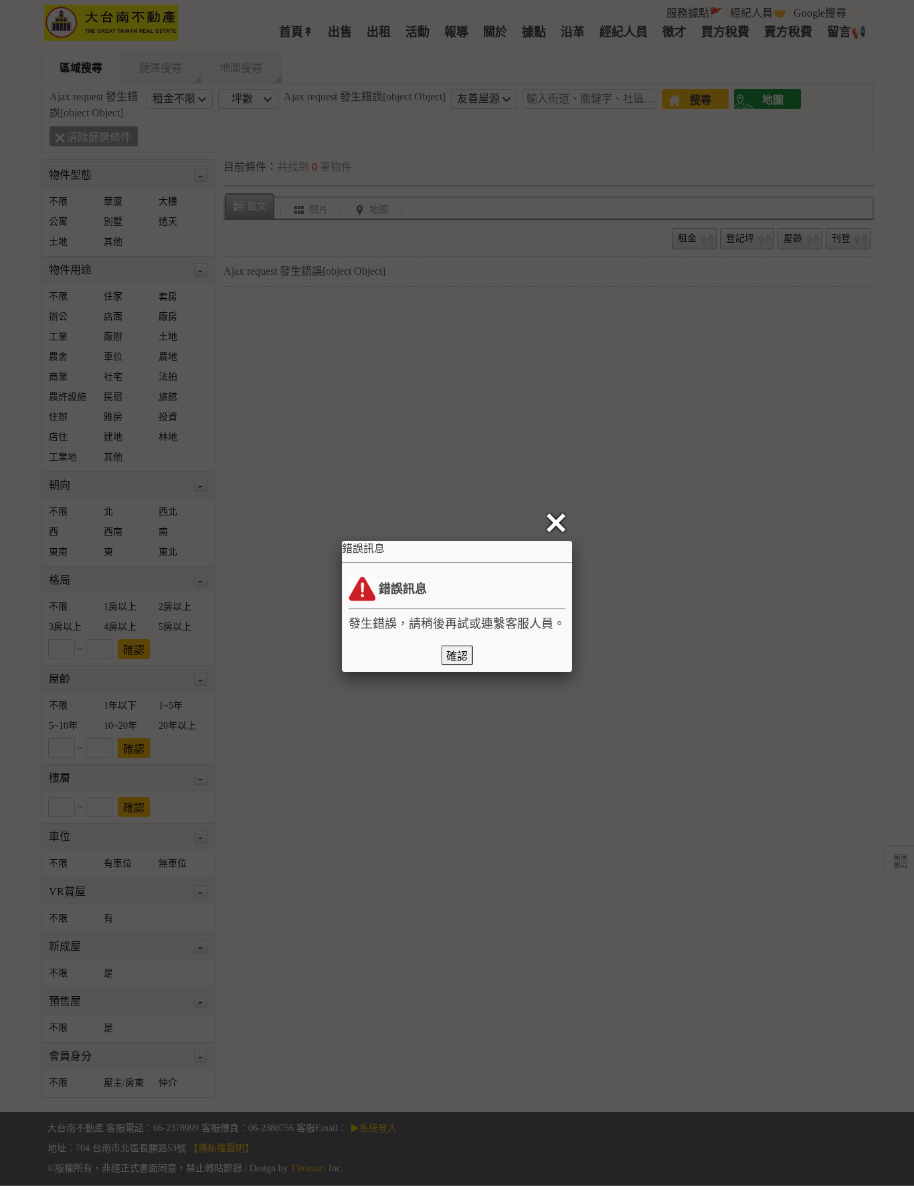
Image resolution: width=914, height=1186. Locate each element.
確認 (457, 656)
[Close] (558, 523)
